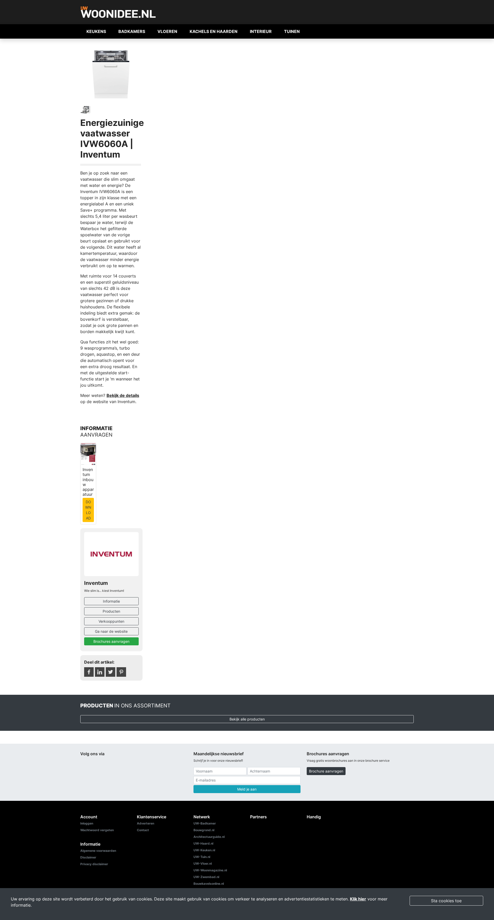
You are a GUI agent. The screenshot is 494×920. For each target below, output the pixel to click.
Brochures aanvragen (111, 641)
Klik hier (358, 898)
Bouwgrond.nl (203, 830)
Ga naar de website (111, 631)
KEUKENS (96, 31)
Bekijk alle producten (247, 719)
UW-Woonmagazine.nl (210, 870)
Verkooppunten (111, 621)
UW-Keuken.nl (204, 850)
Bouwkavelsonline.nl (208, 884)
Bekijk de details (123, 395)
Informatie (111, 601)
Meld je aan (247, 789)
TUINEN (292, 31)
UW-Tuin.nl (201, 857)
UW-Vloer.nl (202, 863)
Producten (111, 611)
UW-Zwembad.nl (206, 877)
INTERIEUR (261, 31)
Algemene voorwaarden (98, 851)
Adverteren (145, 823)
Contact (143, 830)
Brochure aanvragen (326, 771)
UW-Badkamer (204, 823)
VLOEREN (167, 31)
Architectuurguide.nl (209, 837)
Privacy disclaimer (94, 864)
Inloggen (86, 823)
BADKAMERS (131, 31)
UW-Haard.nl (203, 843)
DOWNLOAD (88, 510)
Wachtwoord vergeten (97, 830)
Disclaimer (88, 857)
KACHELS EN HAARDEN (213, 31)
